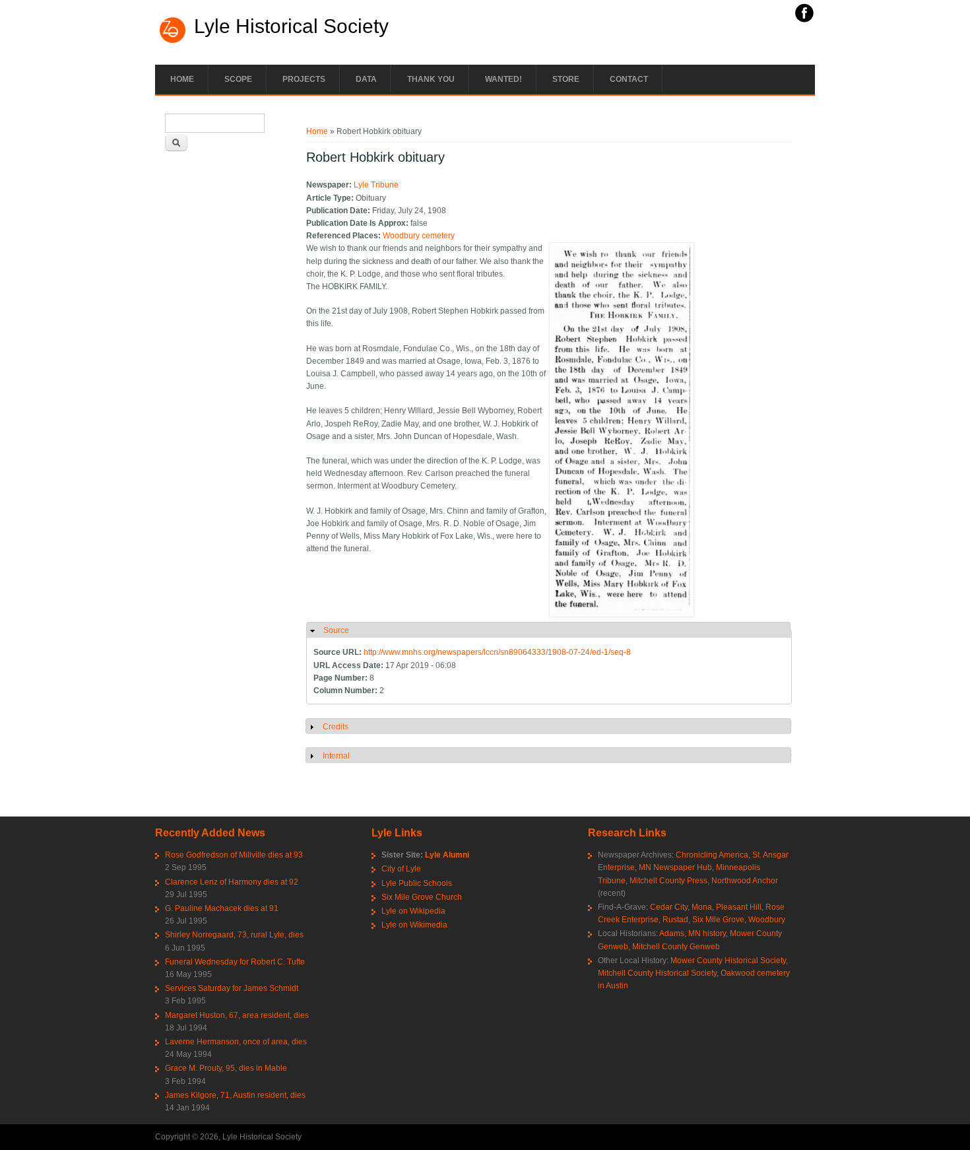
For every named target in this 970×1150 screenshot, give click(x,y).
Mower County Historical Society (728, 960)
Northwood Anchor (744, 880)
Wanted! (503, 79)
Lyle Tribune (376, 184)
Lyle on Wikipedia (413, 911)
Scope (238, 79)
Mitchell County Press (668, 880)
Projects (303, 79)
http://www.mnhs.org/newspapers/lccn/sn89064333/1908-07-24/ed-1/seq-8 (497, 652)
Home (182, 79)
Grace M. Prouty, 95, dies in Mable (226, 1068)
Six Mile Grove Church (421, 897)
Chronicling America (712, 855)
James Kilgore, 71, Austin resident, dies (235, 1095)
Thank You (431, 79)
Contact (629, 79)
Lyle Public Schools (416, 883)
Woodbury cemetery (419, 235)
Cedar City (669, 907)
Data (366, 79)
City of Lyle (401, 868)
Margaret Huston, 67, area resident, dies (237, 1015)
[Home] (172, 41)
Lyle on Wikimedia (414, 925)
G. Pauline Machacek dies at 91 (221, 908)
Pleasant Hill (738, 907)
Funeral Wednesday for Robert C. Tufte (235, 961)
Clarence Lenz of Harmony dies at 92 (231, 882)
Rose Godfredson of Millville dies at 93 (234, 855)
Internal (336, 756)
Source (336, 630)
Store (565, 79)
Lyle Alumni (447, 855)
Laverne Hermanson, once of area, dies (236, 1041)
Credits (335, 726)
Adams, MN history (692, 933)
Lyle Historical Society (291, 26)
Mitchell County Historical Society (657, 973)
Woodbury (766, 919)
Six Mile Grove (718, 919)
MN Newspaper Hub (675, 867)
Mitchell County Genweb (676, 946)
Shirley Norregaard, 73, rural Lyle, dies (234, 934)
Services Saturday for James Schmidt (231, 988)
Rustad (675, 919)
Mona (702, 907)
